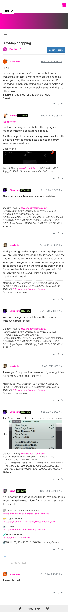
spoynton (15, 61)
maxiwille (14, 245)
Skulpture (15, 190)
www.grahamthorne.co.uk (33, 208)
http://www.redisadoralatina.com (29, 289)
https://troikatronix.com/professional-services (26, 513)
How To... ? (14, 48)
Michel (13, 115)
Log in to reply (56, 49)
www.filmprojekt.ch (28, 168)
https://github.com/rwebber (16, 537)
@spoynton (9, 121)
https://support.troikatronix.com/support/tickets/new (29, 521)
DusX (12, 491)
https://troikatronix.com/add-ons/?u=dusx (24, 529)
